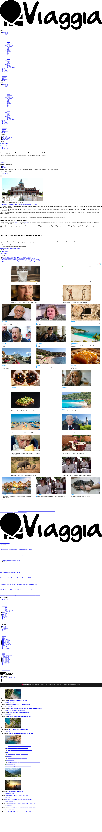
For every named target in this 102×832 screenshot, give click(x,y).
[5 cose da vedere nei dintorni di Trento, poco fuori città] (52, 702)
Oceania (6, 64)
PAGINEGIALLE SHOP (44, 684)
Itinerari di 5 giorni (5, 642)
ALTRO (1, 82)
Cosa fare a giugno (5, 663)
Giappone (9, 56)
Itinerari (3, 638)
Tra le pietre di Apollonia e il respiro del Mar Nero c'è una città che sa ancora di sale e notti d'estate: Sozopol (22, 260)
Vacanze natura (7, 35)
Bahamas (9, 49)
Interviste (4, 77)
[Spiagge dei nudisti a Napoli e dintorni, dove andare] (52, 723)
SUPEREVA (78, 684)
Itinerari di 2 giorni (5, 641)
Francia (8, 42)
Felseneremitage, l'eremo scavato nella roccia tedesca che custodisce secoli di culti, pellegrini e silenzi (21, 261)
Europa (6, 39)
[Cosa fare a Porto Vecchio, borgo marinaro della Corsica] (52, 793)
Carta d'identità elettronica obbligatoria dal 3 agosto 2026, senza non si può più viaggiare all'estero (18, 589)
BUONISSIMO (74, 684)
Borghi (6, 34)
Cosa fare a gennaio (6, 658)
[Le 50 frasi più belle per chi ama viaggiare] (52, 785)
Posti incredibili (5, 71)
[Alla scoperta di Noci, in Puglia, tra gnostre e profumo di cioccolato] (52, 797)
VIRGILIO (33, 684)
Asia (5, 55)
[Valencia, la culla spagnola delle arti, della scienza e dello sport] (52, 731)
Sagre (3, 649)
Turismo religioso (9, 248)
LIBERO (30, 684)
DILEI (62, 684)
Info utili (4, 69)
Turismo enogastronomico (7, 655)
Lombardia (16, 222)
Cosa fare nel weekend (6, 632)
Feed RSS (13, 677)
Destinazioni (4, 38)
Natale (3, 647)
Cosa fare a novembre (6, 668)
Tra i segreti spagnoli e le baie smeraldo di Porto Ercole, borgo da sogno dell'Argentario (18, 258)
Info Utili (4, 614)
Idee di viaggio (5, 32)
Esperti (3, 78)
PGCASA (49, 684)
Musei (3, 645)
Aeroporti (4, 627)
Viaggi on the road (5, 656)
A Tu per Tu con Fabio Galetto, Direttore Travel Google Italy (11, 555)
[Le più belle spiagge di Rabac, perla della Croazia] (52, 752)
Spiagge (3, 651)
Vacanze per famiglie (9, 36)
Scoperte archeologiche (6, 650)
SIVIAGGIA (65, 684)
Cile (8, 54)
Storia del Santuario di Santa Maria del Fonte (8, 204)
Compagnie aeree (5, 631)
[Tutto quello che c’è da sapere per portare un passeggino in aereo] (52, 805)
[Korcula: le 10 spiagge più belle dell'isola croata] (52, 694)
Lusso (3, 73)
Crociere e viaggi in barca (7, 633)
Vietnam (8, 59)
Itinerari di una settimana (7, 644)
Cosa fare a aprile (5, 661)
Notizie (3, 68)
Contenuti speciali (3, 677)
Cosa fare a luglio (5, 664)
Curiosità (4, 75)
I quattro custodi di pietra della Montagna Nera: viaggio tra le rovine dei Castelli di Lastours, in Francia (19, 584)
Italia (8, 41)
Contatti (3, 80)
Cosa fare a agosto (5, 665)
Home (3, 147)
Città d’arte (4, 630)
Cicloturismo (4, 629)
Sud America (7, 50)
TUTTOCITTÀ (59, 684)
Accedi (1, 30)
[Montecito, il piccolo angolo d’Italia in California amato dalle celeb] (52, 764)
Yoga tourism (4, 136)
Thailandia (9, 58)
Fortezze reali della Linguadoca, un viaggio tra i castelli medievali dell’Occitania (15, 566)
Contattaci (9, 677)
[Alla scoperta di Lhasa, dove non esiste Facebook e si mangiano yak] (52, 801)
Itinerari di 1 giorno (6, 640)
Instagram (4, 167)
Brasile (8, 52)
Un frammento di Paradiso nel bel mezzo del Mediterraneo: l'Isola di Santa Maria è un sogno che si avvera (19, 577)
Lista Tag (4, 626)
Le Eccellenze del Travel (7, 137)
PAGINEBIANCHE (53, 684)
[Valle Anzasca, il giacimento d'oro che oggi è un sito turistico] (52, 772)
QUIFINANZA (70, 684)
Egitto (8, 62)
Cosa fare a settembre (6, 666)
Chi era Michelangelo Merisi (22, 204)
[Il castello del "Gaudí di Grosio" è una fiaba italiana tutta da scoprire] (52, 809)
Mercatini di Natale (6, 646)
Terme (3, 653)
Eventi (3, 635)
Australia (8, 65)
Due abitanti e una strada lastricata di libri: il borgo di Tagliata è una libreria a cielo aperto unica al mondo (21, 259)
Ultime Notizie (7, 613)
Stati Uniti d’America (11, 46)
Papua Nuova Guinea (11, 67)
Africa (6, 60)
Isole (3, 637)
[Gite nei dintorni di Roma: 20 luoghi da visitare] (52, 756)
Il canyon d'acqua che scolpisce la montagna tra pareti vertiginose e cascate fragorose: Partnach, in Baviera (20, 595)
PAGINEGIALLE (37, 684)
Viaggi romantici (5, 657)
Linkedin (4, 166)
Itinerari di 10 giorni (6, 643)
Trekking (4, 654)
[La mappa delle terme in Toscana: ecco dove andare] (52, 710)
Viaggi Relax (15, 248)
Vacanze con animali (8, 37)
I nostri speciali (5, 79)
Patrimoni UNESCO (6, 648)
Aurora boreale (5, 628)
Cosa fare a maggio (6, 662)
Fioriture (4, 636)
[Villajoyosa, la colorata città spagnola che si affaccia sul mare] (52, 748)
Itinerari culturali (3, 248)
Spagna (8, 44)
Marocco (8, 61)
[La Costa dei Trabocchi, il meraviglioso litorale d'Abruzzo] (52, 714)
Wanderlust (4, 76)
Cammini (6, 33)
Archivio (16, 677)
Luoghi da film (5, 72)
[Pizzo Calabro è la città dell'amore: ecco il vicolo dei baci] (52, 740)
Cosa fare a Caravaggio (32, 204)
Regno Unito (9, 43)
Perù (8, 53)
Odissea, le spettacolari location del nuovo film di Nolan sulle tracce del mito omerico (16, 549)
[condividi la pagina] (1, 176)
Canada (8, 47)
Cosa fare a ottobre (5, 667)
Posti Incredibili (5, 616)
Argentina (9, 51)
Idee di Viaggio (5, 148)
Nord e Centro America (9, 45)
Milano (52, 241)
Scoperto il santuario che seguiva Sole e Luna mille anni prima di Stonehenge (16, 257)
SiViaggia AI (4, 70)
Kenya (8, 63)
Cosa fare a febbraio (6, 659)
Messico (8, 48)
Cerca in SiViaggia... (3, 676)
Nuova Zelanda (10, 66)
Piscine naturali (5, 139)
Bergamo (26, 222)
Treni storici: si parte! (6, 138)
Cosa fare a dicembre (6, 670)
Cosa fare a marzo (5, 660)
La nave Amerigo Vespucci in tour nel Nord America (10, 560)
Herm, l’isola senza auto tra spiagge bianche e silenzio (10, 572)
